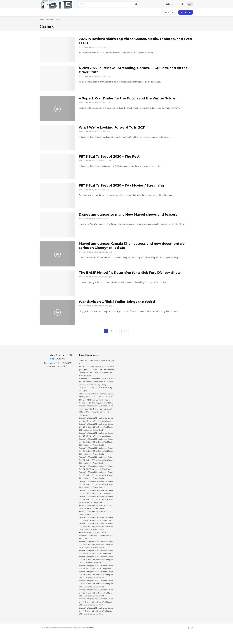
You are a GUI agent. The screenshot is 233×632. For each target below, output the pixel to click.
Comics (57, 20)
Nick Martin (86, 47)
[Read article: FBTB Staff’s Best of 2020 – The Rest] (57, 166)
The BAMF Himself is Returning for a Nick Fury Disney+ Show (129, 273)
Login (170, 4)
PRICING (169, 12)
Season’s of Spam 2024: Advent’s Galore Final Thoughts (96, 412)
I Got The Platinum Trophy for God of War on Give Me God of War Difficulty (96, 372)
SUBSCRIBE (185, 12)
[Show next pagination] (126, 331)
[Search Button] (137, 4)
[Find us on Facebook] (177, 4)
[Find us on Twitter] (182, 4)
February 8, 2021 (99, 102)
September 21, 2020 (100, 306)
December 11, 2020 (100, 219)
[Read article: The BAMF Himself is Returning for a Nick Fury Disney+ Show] (57, 283)
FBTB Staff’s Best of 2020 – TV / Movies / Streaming (121, 185)
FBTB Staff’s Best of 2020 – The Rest (109, 156)
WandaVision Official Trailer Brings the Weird (117, 302)
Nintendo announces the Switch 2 (99, 381)
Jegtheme (90, 628)
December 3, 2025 (100, 160)
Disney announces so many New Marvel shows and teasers (128, 214)
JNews (47, 628)
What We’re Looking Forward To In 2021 (112, 127)
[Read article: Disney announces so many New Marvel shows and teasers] (57, 224)
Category (49, 20)
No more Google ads (102, 421)
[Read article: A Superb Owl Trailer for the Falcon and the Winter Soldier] (57, 108)
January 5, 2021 (99, 190)
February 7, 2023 (99, 76)
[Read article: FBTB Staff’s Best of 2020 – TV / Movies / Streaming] (57, 195)
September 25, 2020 (100, 277)
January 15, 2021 (99, 131)
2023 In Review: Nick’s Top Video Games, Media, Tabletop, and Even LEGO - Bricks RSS (96, 397)
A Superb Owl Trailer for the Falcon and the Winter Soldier (128, 98)
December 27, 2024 (100, 47)
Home (42, 20)
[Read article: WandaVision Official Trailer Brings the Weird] (57, 312)
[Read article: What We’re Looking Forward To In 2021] (57, 137)
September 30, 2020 (100, 252)
